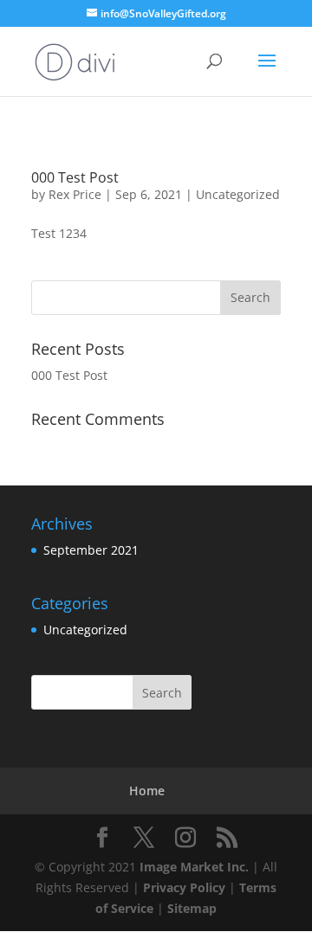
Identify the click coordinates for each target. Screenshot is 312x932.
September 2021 (91, 550)
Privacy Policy (184, 887)
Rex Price (75, 194)
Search (162, 693)
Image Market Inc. (194, 866)
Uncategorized (238, 194)
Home (147, 790)
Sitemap (192, 908)
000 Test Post (75, 177)
